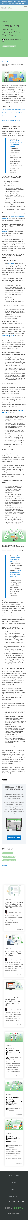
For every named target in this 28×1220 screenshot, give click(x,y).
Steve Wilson (11, 912)
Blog (8, 61)
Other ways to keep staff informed (11, 120)
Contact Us (13, 1196)
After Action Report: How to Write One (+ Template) (13, 953)
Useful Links (13, 1176)
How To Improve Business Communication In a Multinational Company (14, 1101)
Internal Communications (9, 46)
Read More (20, 929)
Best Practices (7, 853)
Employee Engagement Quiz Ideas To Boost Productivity (13, 1139)
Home (3, 61)
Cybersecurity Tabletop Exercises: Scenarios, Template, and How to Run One (14, 905)
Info (13, 1182)
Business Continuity (9, 856)
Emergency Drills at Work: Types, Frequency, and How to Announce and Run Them (13, 1001)
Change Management (9, 860)
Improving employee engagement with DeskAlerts (11, 116)
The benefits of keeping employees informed (13, 109)
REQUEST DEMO (14, 838)
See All (4, 866)
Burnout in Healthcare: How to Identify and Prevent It (14, 1051)
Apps (13, 1189)
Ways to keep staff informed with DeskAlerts (13, 112)
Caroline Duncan (9, 39)
